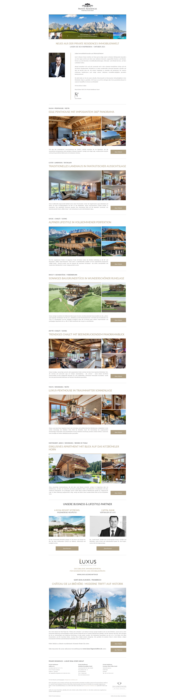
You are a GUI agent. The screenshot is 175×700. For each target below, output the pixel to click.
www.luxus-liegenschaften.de (87, 574)
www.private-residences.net (90, 685)
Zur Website (118, 650)
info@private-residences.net (71, 679)
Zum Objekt (118, 152)
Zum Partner (67, 548)
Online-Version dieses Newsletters (118, 696)
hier (87, 690)
